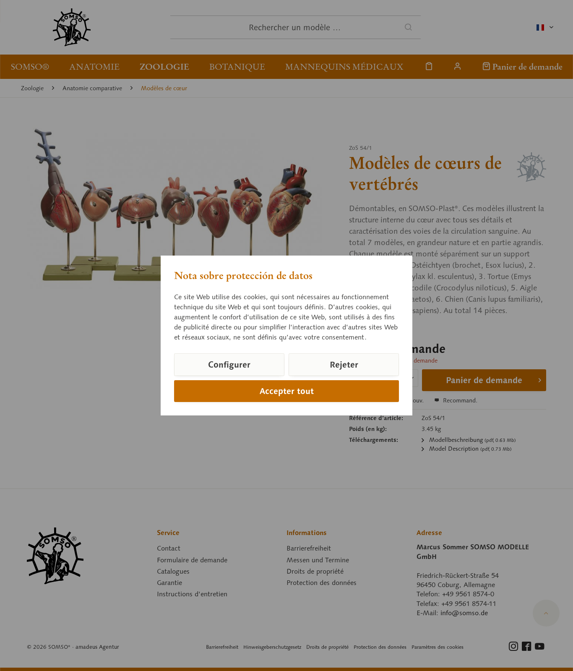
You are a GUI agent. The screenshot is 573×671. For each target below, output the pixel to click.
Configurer (229, 364)
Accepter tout (287, 391)
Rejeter (344, 364)
